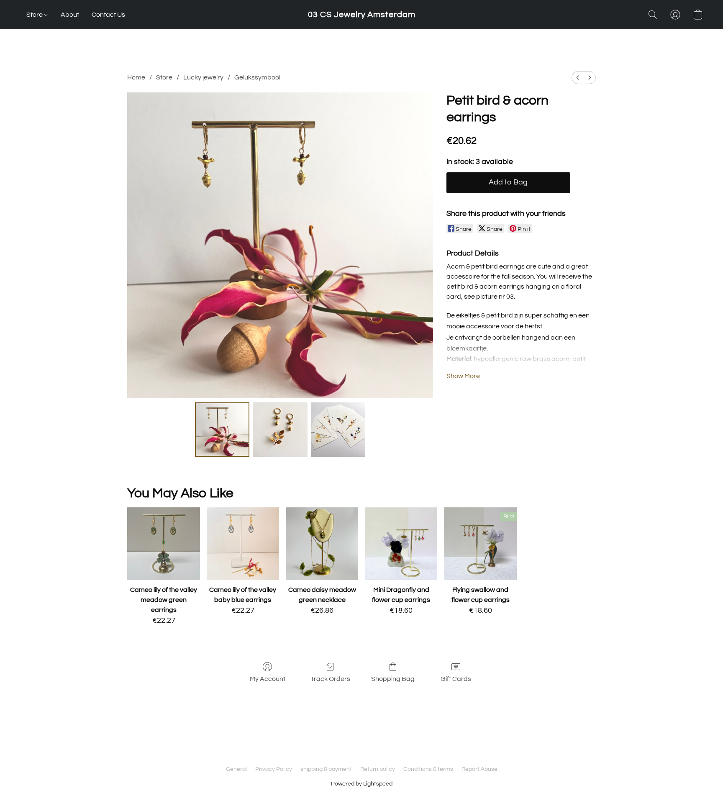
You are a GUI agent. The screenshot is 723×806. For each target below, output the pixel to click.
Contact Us (108, 14)
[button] (361, 14)
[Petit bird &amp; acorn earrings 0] (222, 429)
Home (136, 77)
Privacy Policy (273, 769)
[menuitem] (578, 78)
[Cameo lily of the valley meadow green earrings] (163, 543)
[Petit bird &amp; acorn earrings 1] (280, 429)
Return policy (377, 769)
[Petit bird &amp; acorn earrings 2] (338, 429)
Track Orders (330, 679)
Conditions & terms (428, 769)
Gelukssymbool (257, 77)
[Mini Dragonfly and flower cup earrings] (401, 543)
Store (35, 14)
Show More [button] (463, 376)
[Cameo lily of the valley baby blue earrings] (243, 543)
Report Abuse (479, 769)
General (236, 769)
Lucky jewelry (203, 77)
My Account (267, 679)
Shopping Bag (393, 679)
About (70, 14)
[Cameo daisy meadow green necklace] (322, 543)
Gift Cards (456, 679)
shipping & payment (326, 769)
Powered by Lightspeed (361, 784)
